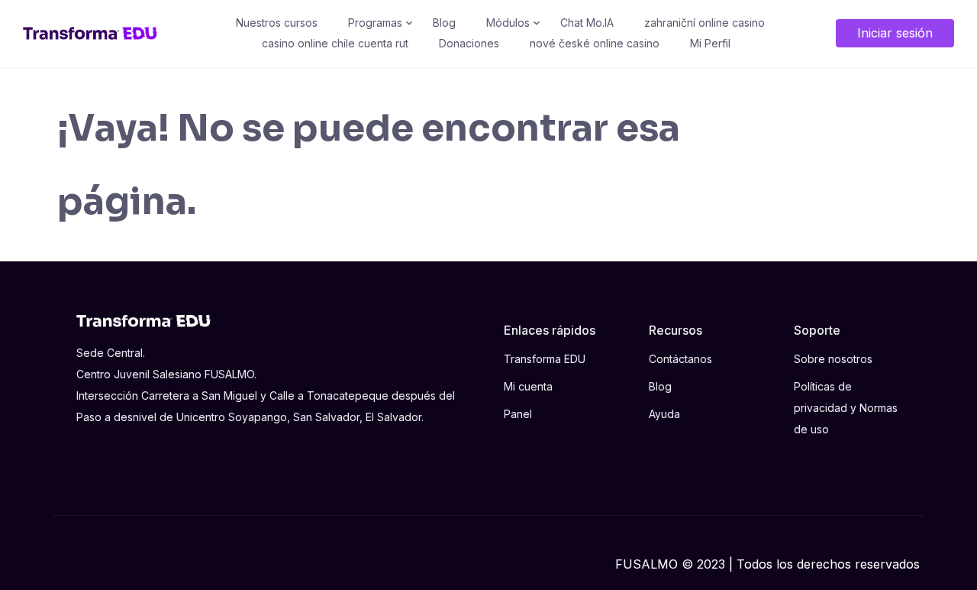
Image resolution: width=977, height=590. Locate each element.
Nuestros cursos (277, 22)
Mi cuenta (528, 386)
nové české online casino (594, 43)
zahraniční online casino (704, 22)
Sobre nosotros (833, 358)
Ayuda (664, 413)
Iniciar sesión (895, 33)
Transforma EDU (544, 358)
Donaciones (469, 43)
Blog (444, 22)
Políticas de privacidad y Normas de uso (846, 408)
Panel (518, 413)
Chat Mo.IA (587, 22)
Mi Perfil (710, 43)
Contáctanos (680, 358)
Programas (375, 22)
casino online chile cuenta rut (335, 43)
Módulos (508, 22)
